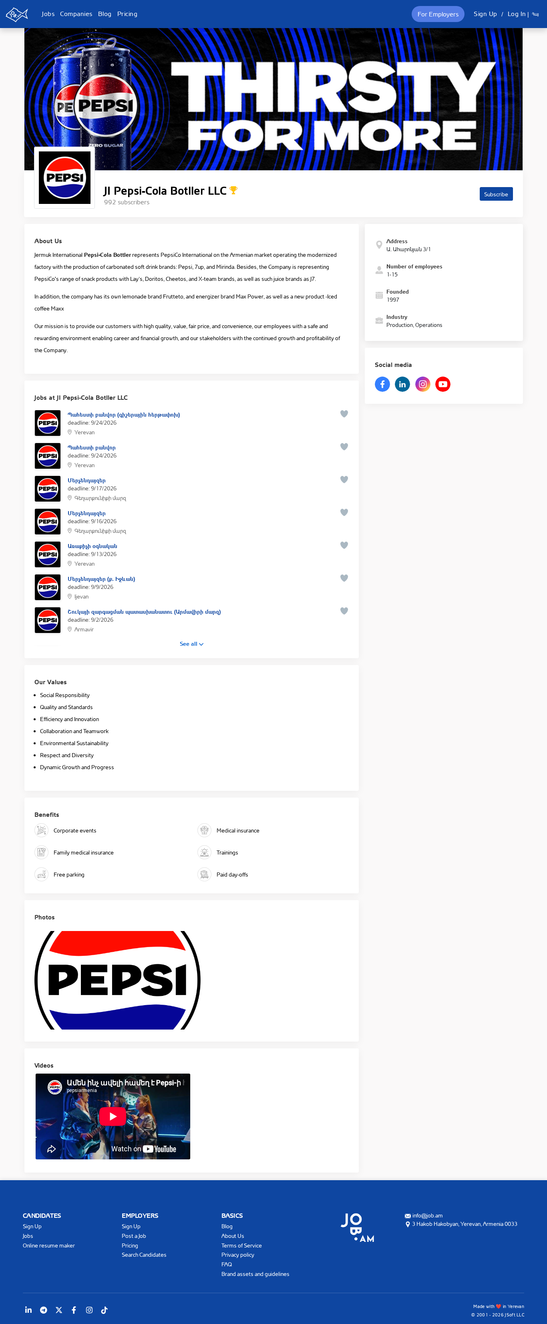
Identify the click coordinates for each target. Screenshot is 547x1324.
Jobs (48, 14)
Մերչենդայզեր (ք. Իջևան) (101, 578)
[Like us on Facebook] (74, 1310)
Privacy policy (237, 1254)
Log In (517, 14)
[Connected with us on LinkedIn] (28, 1310)
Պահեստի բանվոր (92, 447)
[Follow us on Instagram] (89, 1310)
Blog (105, 14)
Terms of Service (241, 1245)
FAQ (226, 1264)
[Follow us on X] (58, 1310)
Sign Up (485, 14)
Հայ (535, 14)
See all (189, 643)
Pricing (127, 14)
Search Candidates (144, 1254)
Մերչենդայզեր (87, 480)
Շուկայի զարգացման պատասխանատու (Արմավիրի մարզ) (144, 611)
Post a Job (134, 1235)
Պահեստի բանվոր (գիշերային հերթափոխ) (124, 414)
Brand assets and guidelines (255, 1273)
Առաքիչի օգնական (92, 545)
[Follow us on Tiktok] (104, 1310)
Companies (76, 14)
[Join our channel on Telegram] (43, 1310)
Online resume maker (49, 1245)
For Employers (438, 14)
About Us (232, 1235)
